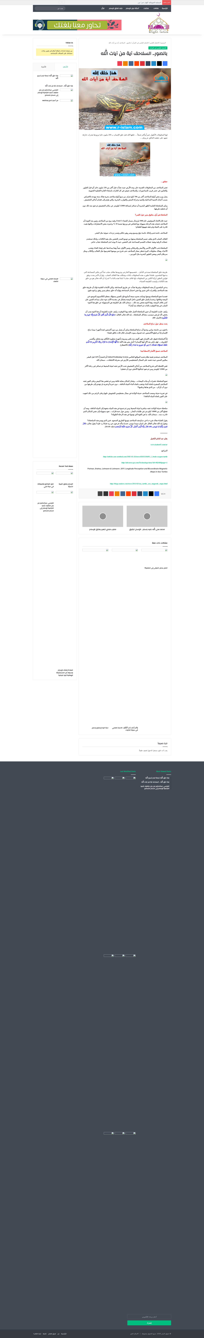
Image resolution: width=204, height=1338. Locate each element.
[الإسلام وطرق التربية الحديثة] (64, 477)
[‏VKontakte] (131, 63)
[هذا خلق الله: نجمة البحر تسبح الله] (66, 78)
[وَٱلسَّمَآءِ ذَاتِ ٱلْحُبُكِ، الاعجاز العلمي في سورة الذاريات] (125, 637)
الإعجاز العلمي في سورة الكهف (49, 280)
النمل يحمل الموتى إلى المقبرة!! (156, 568)
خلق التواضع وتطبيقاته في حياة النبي (46, 485)
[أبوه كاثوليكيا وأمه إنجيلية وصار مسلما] (109, 957)
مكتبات (146, 8)
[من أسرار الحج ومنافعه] (66, 187)
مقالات (156, 8)
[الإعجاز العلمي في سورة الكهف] (66, 366)
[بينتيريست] (142, 63)
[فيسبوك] (165, 63)
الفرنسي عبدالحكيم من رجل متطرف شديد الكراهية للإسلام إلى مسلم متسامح (48, 92)
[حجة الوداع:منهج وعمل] (95, 637)
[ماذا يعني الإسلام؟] (120, 1135)
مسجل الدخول (152, 750)
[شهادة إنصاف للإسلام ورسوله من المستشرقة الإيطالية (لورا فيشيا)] (64, 579)
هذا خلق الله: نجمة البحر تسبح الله (47, 77)
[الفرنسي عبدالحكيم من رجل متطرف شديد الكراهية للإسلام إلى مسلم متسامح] (66, 93)
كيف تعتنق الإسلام (115, 8)
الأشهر (65, 66)
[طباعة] (100, 493)
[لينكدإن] (153, 63)
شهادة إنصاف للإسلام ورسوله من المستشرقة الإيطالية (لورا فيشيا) (64, 673)
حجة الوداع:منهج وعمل (100, 727)
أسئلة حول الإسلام (132, 8)
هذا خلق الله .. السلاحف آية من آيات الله (59, 85)
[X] (159, 63)
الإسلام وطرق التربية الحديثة (66, 485)
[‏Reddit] (136, 63)
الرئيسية (165, 8)
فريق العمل (52, 1333)
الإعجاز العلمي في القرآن (140, 43)
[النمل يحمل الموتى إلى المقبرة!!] (154, 557)
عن (58, 1333)
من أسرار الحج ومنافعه (50, 100)
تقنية (45, 1333)
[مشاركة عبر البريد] (105, 493)
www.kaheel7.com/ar (159, 445)
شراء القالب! (37, 1333)
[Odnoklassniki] (125, 63)
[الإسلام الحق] (158, 23)
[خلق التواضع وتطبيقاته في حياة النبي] (45, 477)
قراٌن (102, 8)
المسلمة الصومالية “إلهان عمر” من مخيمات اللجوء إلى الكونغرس (140, 2)
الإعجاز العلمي (154, 43)
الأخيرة (43, 66)
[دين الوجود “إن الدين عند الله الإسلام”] (131, 1220)
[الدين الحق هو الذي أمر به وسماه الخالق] (131, 865)
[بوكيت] (119, 63)
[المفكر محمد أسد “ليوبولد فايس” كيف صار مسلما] (109, 1135)
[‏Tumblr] (148, 63)
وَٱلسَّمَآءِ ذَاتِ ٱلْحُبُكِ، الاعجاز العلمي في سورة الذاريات (125, 729)
